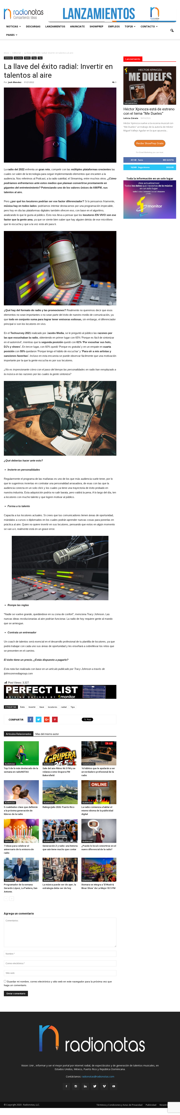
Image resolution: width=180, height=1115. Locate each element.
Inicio (6, 52)
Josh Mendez (14, 82)
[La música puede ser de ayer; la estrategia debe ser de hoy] (60, 870)
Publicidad (151, 1104)
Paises (10, 34)
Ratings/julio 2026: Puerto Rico (58, 807)
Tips (34, 58)
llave (42, 707)
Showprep (96, 26)
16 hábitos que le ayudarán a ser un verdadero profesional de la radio (98, 772)
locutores (18, 58)
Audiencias (10, 764)
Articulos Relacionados (18, 734)
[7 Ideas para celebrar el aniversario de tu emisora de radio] (21, 831)
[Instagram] (75, 1086)
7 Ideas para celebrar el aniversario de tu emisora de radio (19, 849)
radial (64, 707)
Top (40, 58)
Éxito (22, 707)
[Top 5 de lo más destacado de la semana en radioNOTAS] (21, 753)
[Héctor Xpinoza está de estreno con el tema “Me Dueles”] (149, 85)
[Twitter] (94, 1086)
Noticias (12, 26)
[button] (172, 30)
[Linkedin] (85, 1086)
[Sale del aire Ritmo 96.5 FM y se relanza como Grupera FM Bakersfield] (60, 753)
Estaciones (87, 880)
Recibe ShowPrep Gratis (149, 143)
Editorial (8, 58)
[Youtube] (113, 1086)
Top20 (129, 26)
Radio (27, 58)
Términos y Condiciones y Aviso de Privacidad (119, 1104)
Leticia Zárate (130, 118)
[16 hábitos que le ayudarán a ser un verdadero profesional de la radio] (98, 753)
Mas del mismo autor (47, 734)
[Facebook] (66, 1086)
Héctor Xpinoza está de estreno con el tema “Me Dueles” (149, 111)
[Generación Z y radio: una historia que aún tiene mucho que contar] (60, 831)
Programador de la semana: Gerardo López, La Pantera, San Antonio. (20, 888)
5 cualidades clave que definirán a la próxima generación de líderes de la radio (21, 810)
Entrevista (9, 880)
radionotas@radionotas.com (98, 1076)
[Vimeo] (104, 1086)
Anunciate (77, 26)
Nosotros (164, 1104)
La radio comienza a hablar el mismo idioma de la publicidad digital (97, 810)
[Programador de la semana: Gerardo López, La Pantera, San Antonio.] (21, 870)
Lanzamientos (55, 26)
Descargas (33, 26)
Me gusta (168, 160)
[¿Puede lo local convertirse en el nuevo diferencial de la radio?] (98, 831)
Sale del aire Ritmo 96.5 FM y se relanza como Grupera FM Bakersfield (59, 772)
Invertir (32, 707)
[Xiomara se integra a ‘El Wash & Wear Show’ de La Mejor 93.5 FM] (98, 870)
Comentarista (88, 764)
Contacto (148, 26)
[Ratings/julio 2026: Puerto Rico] (60, 792)
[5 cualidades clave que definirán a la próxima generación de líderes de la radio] (21, 792)
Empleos (114, 26)
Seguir (170, 167)
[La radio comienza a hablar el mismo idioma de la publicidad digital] (98, 792)
